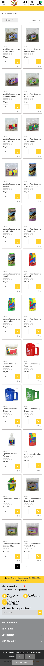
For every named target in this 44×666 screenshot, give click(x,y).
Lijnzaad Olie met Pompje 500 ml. (10, 453)
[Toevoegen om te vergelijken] (19, 66)
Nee (30, 657)
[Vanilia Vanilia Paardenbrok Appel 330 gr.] (32, 80)
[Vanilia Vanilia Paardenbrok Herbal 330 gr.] (32, 125)
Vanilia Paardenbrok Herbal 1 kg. (11, 319)
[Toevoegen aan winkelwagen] (17, 61)
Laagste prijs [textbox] (35, 20)
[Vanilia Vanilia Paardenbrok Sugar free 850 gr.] (32, 169)
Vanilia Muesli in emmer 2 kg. (9, 363)
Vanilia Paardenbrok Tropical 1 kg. (32, 273)
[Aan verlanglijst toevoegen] (17, 66)
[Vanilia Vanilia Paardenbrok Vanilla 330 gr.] (11, 169)
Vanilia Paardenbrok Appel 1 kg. (11, 273)
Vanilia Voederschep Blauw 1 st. (11, 408)
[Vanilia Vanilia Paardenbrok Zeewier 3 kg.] (11, 529)
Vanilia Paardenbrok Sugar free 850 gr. (32, 184)
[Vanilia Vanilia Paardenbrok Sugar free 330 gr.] (11, 35)
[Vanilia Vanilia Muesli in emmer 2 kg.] (11, 349)
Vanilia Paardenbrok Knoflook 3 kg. (32, 543)
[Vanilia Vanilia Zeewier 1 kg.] (32, 439)
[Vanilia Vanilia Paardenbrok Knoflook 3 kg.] (32, 529)
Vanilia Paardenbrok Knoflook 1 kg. (32, 229)
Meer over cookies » (22, 662)
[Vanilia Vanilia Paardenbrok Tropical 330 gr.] (11, 125)
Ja (19, 657)
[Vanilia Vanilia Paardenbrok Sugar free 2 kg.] (32, 484)
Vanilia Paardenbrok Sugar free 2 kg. (32, 498)
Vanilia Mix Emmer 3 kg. (11, 498)
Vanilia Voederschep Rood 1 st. (32, 363)
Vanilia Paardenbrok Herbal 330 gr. (32, 139)
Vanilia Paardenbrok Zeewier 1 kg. (11, 229)
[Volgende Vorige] (26, 566)
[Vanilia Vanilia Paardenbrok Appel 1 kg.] (11, 259)
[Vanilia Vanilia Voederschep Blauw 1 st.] (11, 394)
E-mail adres (7, 613)
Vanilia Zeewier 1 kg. (32, 453)
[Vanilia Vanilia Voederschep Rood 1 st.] (32, 349)
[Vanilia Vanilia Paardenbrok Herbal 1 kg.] (11, 304)
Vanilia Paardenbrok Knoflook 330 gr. (11, 94)
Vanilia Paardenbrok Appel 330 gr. (32, 94)
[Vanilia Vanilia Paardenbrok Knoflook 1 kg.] (32, 214)
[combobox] (35, 20)
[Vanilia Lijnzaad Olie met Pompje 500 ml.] (11, 439)
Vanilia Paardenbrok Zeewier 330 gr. (32, 49)
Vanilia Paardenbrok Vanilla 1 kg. (32, 319)
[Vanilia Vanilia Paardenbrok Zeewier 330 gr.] (32, 35)
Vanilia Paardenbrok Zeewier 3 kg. (11, 543)
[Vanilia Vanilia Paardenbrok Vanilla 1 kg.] (32, 304)
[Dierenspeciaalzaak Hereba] (14, 3)
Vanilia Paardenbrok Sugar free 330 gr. (11, 49)
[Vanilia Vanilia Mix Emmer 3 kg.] (11, 484)
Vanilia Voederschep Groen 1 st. (32, 408)
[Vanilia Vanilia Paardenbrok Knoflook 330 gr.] (11, 80)
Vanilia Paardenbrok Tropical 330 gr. (11, 139)
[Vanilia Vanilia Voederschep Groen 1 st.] (32, 394)
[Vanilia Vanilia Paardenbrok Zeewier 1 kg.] (11, 214)
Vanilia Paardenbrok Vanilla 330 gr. (11, 184)
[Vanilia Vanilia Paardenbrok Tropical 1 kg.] (32, 259)
